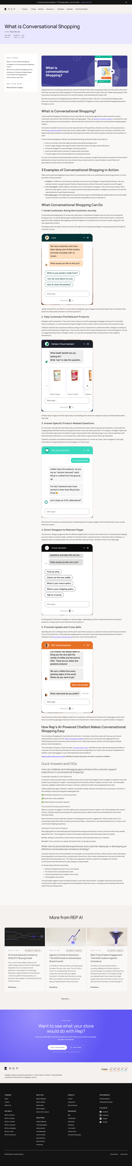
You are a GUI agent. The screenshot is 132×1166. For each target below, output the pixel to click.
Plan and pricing (72, 1105)
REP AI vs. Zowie (9, 1131)
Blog (69, 1115)
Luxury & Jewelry (40, 1135)
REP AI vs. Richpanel (10, 1128)
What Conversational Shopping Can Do (19, 69)
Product (70, 1099)
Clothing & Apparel (41, 1125)
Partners (41, 9)
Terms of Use (123, 1154)
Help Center (71, 1121)
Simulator (70, 9)
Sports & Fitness (40, 1138)
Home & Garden (40, 1128)
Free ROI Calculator (81, 9)
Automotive (39, 1144)
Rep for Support (40, 1108)
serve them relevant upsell (62, 637)
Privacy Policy (114, 1154)
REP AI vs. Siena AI (9, 1115)
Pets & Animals (40, 1141)
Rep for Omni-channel (42, 1112)
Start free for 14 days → (16, 87)
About (6, 1099)
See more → (66, 999)
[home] (10, 9)
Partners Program (105, 1099)
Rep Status (71, 1125)
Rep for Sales (39, 1105)
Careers (7, 1102)
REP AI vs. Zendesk (10, 1121)
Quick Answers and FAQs (15, 77)
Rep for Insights (40, 1102)
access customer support (103, 119)
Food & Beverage (41, 1131)
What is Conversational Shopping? (18, 62)
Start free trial (87, 2)
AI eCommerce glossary (74, 1135)
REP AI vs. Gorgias (9, 1118)
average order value (80, 748)
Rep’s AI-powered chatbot (74, 739)
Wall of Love (8, 1105)
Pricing (33, 9)
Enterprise (60, 9)
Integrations (71, 1102)
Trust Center (71, 1128)
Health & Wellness (41, 1121)
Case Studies (71, 1118)
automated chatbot (54, 130)
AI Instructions (72, 1131)
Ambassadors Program (106, 1102)
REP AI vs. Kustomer (10, 1125)
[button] (25, 9)
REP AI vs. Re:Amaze (10, 1135)
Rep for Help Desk (41, 1099)
